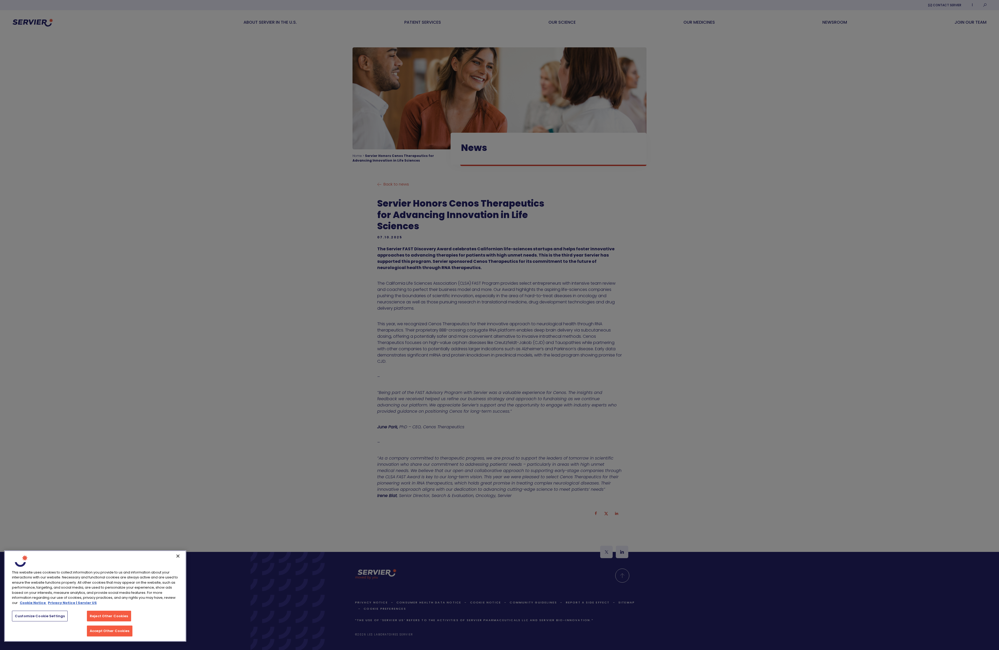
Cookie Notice (33, 602)
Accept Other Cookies (110, 630)
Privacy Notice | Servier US (72, 602)
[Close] (178, 556)
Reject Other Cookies (109, 616)
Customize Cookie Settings (40, 616)
